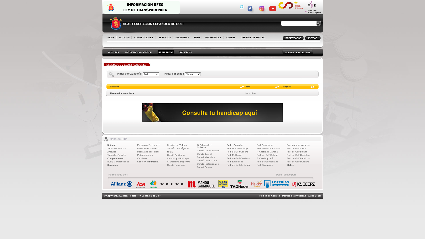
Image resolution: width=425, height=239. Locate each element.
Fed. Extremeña (235, 161)
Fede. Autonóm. (235, 145)
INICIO (110, 37)
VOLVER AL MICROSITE (298, 52)
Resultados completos (122, 93)
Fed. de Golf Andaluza (298, 158)
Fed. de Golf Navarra (267, 161)
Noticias (111, 145)
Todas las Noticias (116, 148)
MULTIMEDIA (181, 37)
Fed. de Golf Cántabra (298, 155)
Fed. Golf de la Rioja (237, 148)
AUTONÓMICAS (213, 37)
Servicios (112, 165)
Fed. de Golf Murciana (298, 161)
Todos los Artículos (116, 155)
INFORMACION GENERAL (138, 52)
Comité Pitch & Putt (207, 160)
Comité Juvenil (204, 154)
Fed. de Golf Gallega (267, 155)
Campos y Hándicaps (178, 158)
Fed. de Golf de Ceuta (238, 165)
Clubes (290, 165)
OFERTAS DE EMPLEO (253, 37)
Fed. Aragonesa (265, 145)
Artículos (111, 151)
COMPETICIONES (143, 37)
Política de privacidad (294, 196)
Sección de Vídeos (177, 145)
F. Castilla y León (265, 158)
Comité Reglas (204, 167)
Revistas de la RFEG (147, 148)
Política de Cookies (269, 196)
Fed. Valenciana (265, 165)
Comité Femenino (176, 165)
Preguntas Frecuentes (148, 145)
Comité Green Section (208, 150)
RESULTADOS (165, 52)
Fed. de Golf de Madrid (268, 148)
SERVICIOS (164, 37)
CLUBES (231, 37)
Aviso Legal (314, 196)
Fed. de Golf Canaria (237, 151)
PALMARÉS (186, 52)
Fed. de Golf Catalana (238, 158)
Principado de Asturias (298, 145)
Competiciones (115, 158)
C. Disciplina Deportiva (178, 161)
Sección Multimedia (147, 161)
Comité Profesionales (208, 164)
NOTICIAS (123, 37)
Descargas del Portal (147, 151)
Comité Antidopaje (176, 155)
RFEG (196, 37)
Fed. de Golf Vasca (296, 148)
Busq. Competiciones (118, 161)
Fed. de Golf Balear (297, 151)
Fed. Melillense (234, 155)
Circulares (142, 158)
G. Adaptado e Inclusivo (204, 146)
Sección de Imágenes (178, 148)
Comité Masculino (206, 157)
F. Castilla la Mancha (267, 151)
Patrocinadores (145, 155)
